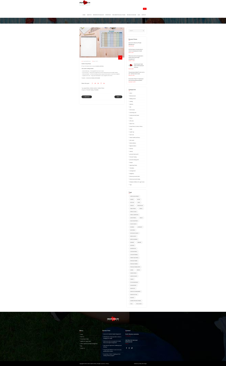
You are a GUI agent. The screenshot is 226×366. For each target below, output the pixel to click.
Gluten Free (131, 123)
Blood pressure (132, 95)
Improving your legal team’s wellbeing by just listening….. (139, 65)
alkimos (132, 199)
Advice (130, 93)
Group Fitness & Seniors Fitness (135, 126)
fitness (141, 208)
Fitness (130, 118)
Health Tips (131, 132)
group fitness (86, 88)
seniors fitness (133, 273)
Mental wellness (132, 143)
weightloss (132, 288)
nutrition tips (133, 248)
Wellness (132, 297)
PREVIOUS (86, 96)
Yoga (130, 184)
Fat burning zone (132, 112)
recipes (138, 270)
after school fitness (134, 196)
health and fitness (134, 220)
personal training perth (134, 159)
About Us (89, 14)
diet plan (132, 202)
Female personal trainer (134, 115)
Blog (139, 14)
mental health (133, 236)
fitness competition (134, 214)
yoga (131, 303)
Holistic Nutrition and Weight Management (89, 343)
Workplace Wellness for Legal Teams (136, 181)
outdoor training (134, 254)
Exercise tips (132, 109)
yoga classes (139, 303)
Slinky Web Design (143, 363)
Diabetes (131, 104)
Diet (130, 107)
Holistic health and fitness (134, 137)
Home (84, 14)
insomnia (132, 227)
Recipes (131, 162)
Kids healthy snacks (134, 233)
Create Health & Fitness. (92, 363)
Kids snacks (131, 140)
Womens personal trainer (134, 176)
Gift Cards (131, 120)
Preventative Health (98, 14)
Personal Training (89, 89)
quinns (131, 270)
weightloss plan (133, 294)
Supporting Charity (133, 165)
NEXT (118, 96)
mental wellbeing (133, 239)
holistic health (133, 223)
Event (139, 202)
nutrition (132, 245)
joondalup (140, 227)
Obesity (131, 151)
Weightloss (131, 173)
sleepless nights (133, 276)
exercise (132, 205)
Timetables (96, 89)
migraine (132, 242)
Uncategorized (132, 170)
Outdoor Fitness (101, 88)
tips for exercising (134, 282)
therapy (132, 279)
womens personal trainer (135, 300)
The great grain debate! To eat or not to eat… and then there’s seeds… (112, 350)
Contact (144, 14)
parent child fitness (134, 257)
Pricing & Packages (131, 14)
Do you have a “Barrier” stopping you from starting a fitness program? (111, 354)
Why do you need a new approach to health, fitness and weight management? (136, 57)
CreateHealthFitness (87, 61)
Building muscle (132, 98)
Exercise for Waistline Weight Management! (112, 334)
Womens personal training (134, 179)
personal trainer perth (133, 154)
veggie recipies (133, 285)
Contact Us (82, 348)
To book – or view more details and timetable (91, 78)
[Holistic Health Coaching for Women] (84, 3)
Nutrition (108, 14)
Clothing (131, 101)
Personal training (134, 263)
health (141, 217)
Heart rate (131, 134)
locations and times (100, 66)
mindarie (139, 242)
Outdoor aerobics (93, 88)
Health (130, 129)
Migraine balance (132, 145)
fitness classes (133, 211)
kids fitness (132, 230)
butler (138, 199)
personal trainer (133, 260)
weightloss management (135, 291)
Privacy (107, 363)
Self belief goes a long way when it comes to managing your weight (112, 337)
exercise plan (140, 205)
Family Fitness (133, 208)
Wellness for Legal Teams (118, 14)
